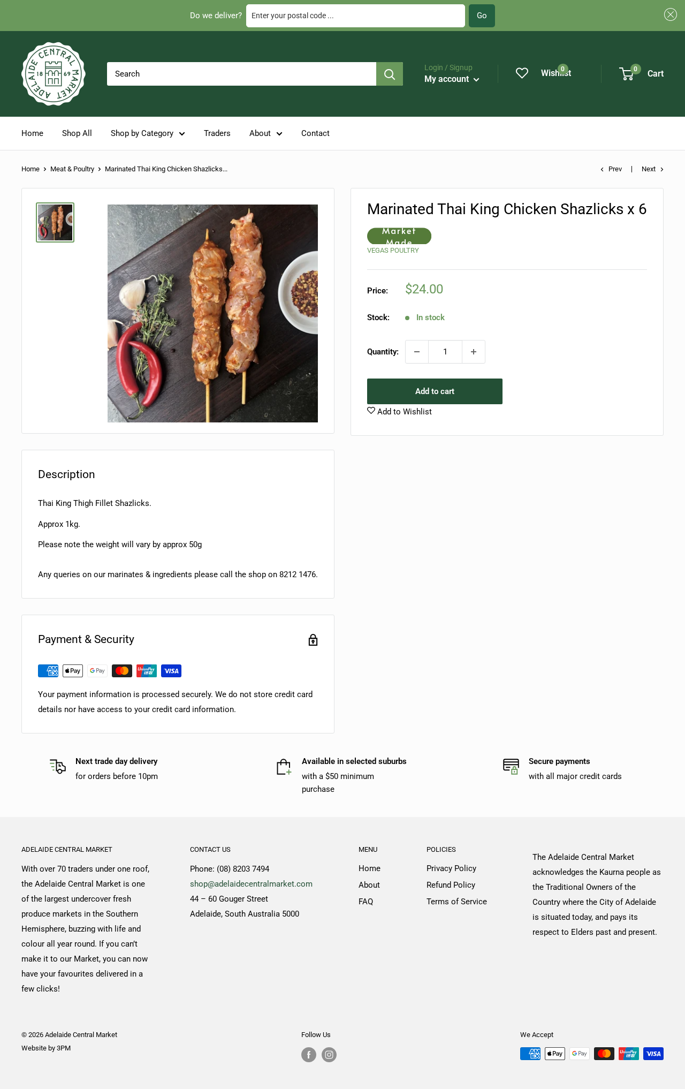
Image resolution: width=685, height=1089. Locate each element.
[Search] (389, 74)
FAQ (366, 901)
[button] (669, 14)
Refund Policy (451, 885)
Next (649, 169)
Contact (315, 133)
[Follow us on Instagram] (329, 1054)
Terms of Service (457, 901)
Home (32, 133)
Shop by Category (142, 133)
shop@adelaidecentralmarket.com (251, 884)
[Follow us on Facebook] (308, 1054)
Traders (217, 133)
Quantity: (383, 352)
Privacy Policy (451, 868)
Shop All (77, 133)
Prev (615, 169)
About (260, 133)
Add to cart (434, 391)
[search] (241, 74)
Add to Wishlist (403, 412)
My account (447, 79)
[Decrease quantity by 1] (417, 352)
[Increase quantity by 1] (473, 352)
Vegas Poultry (393, 251)
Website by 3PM (46, 1048)
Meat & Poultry (72, 169)
